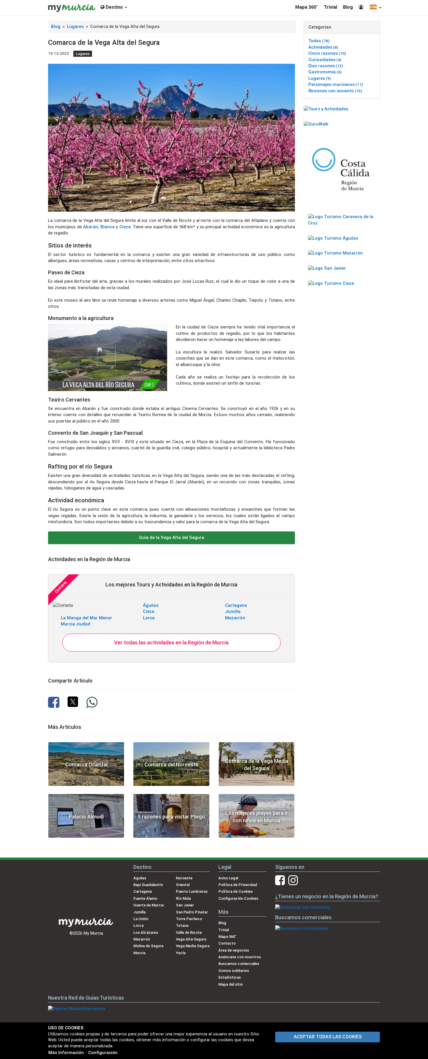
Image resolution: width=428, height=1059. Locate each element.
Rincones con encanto (335, 90)
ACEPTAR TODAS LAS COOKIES (328, 1036)
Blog (348, 7)
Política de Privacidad (237, 885)
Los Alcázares (145, 932)
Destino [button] (114, 7)
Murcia (139, 953)
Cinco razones (327, 53)
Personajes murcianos (335, 84)
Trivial (330, 7)
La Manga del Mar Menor (86, 617)
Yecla (180, 953)
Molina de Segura (148, 946)
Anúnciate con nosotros (239, 957)
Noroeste (184, 878)
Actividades (323, 47)
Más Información (66, 1052)
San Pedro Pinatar (192, 912)
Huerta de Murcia (148, 905)
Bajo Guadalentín (148, 885)
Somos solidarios (233, 970)
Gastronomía (325, 72)
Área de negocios (233, 950)
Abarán (90, 226)
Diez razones (325, 65)
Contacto (227, 943)
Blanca (107, 226)
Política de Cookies (235, 891)
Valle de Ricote (189, 932)
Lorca (149, 617)
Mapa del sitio (230, 984)
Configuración (103, 1052)
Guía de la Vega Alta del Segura (171, 537)
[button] (375, 7)
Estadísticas (229, 977)
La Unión (140, 919)
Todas (318, 40)
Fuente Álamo (145, 898)
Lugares (76, 26)
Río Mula (183, 898)
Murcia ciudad (75, 624)
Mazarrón (235, 617)
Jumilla (232, 611)
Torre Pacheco (189, 919)
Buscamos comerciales (238, 963)
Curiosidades (324, 59)
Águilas (150, 605)
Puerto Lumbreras (192, 891)
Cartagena (236, 605)
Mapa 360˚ (306, 7)
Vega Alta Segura (191, 939)
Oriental (183, 885)
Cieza (125, 226)
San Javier (185, 905)
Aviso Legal (228, 878)
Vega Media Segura (192, 946)
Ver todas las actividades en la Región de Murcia (171, 642)
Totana (182, 925)
